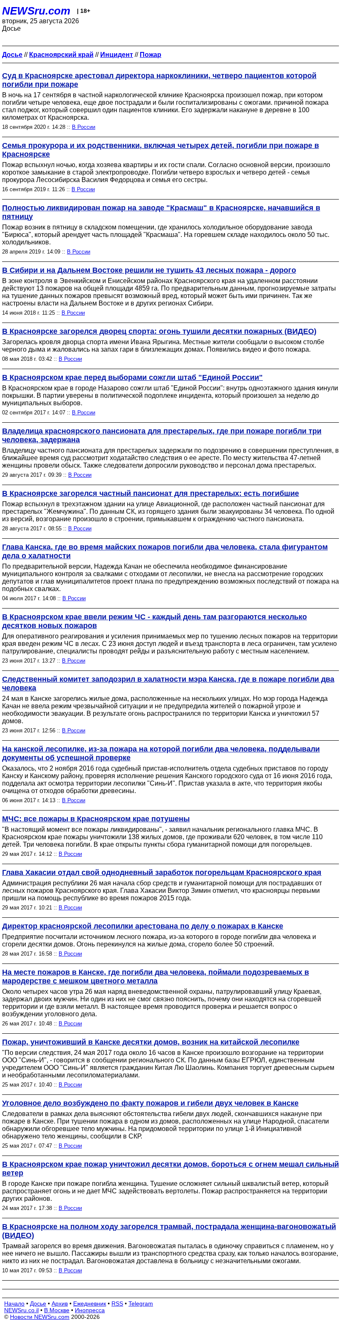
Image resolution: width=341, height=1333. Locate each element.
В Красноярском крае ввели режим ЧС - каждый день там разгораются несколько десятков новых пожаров (154, 621)
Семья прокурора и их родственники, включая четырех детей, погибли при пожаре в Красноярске (160, 149)
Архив (60, 1303)
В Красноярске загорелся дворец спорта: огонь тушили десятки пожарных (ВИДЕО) (159, 331)
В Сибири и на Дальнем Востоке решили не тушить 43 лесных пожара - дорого (149, 270)
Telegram (140, 1303)
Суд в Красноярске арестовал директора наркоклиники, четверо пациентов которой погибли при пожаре (159, 80)
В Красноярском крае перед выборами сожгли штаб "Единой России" (132, 377)
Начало (14, 1303)
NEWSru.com (36, 11)
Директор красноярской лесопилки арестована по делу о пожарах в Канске (142, 926)
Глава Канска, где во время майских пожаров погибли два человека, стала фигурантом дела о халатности (165, 551)
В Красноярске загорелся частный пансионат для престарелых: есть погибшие (150, 493)
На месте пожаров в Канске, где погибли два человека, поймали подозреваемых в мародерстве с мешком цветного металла (155, 976)
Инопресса (90, 1310)
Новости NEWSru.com (39, 1316)
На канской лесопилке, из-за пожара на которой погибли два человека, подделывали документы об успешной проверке (161, 753)
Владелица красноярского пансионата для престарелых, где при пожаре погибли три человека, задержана (161, 435)
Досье (38, 1303)
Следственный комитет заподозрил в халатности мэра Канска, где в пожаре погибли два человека (168, 683)
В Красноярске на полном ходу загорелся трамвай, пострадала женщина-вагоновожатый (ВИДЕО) (169, 1230)
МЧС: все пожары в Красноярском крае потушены (96, 819)
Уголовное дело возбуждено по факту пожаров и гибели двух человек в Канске (150, 1103)
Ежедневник (89, 1303)
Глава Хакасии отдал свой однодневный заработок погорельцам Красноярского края (161, 872)
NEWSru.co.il (21, 1310)
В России (83, 127)
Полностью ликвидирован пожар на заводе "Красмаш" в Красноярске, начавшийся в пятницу (161, 212)
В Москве (56, 1310)
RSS (117, 1303)
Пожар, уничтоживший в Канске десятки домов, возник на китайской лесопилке (150, 1042)
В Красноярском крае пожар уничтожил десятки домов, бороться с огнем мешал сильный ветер (170, 1168)
